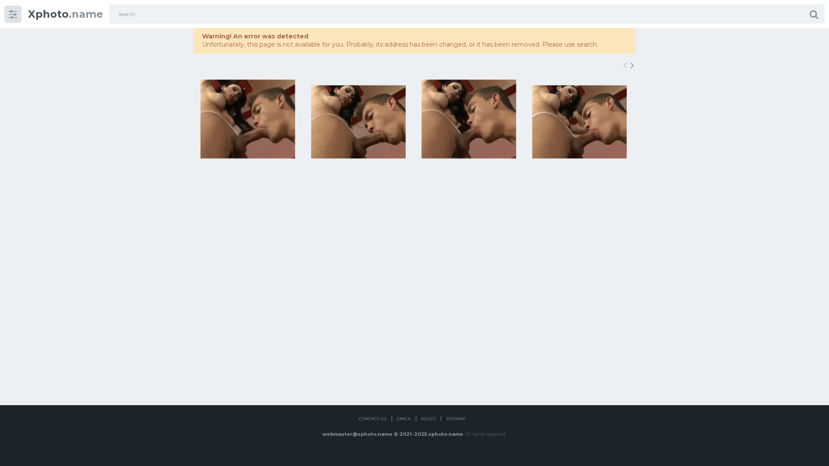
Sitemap (455, 419)
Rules (428, 419)
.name (65, 14)
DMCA (404, 419)
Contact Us (372, 419)
